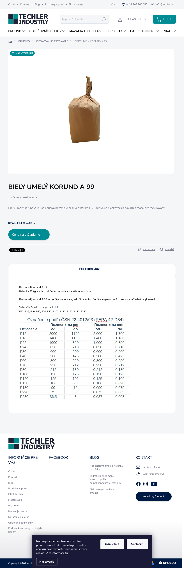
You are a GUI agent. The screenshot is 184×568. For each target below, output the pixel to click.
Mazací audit (15, 500)
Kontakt (24, 4)
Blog (37, 4)
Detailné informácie (20, 223)
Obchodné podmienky (20, 522)
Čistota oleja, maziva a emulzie (102, 491)
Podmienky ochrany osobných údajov (25, 530)
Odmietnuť (112, 544)
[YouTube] (154, 483)
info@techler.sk (151, 467)
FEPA (55, 307)
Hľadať (104, 19)
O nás (11, 4)
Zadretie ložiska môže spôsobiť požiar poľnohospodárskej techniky (105, 479)
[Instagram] (145, 483)
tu (66, 553)
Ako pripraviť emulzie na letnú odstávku (106, 467)
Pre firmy (13, 505)
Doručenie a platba (18, 517)
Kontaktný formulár (154, 496)
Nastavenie (46, 562)
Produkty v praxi (54, 4)
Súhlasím (137, 544)
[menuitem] (17, 31)
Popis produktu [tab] (89, 269)
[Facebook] (138, 483)
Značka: (22, 197)
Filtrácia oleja (76, 4)
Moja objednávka (17, 511)
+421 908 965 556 (153, 474)
